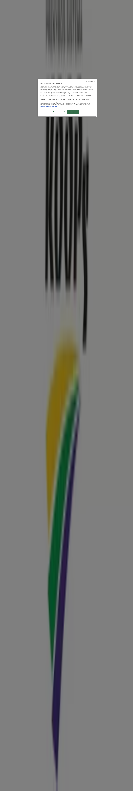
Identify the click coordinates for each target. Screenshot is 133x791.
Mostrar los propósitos (59, 111)
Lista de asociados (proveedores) (49, 106)
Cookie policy (62, 97)
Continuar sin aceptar (90, 81)
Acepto (73, 112)
